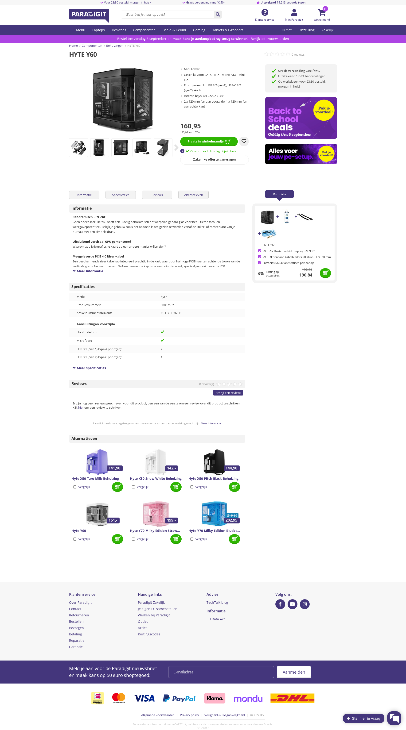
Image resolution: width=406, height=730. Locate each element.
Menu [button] (80, 30)
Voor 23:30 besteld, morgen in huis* (127, 2)
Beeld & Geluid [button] (174, 30)
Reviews (157, 195)
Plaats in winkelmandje (206, 141)
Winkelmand (322, 20)
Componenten (92, 45)
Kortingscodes (149, 634)
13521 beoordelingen (301, 76)
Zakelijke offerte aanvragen (214, 159)
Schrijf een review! (228, 393)
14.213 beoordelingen (283, 2)
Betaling (75, 634)
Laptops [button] (98, 30)
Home (73, 45)
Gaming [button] (199, 30)
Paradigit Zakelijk (151, 602)
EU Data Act (216, 619)
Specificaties (120, 195)
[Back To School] (301, 118)
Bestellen (76, 621)
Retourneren (79, 615)
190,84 (305, 275)
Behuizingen (114, 45)
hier (81, 407)
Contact (75, 609)
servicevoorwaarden (245, 724)
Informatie (84, 195)
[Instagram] (305, 604)
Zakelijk (327, 30)
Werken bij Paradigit (154, 615)
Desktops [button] (119, 30)
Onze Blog (307, 30)
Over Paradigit (80, 602)
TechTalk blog (217, 602)
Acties (142, 628)
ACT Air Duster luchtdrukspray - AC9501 (289, 251)
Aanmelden (294, 672)
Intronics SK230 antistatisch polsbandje (288, 263)
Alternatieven (193, 195)
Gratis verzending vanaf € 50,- (205, 2)
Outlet (287, 30)
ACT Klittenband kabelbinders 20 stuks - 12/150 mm (297, 257)
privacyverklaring (217, 724)
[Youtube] (292, 604)
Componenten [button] (144, 30)
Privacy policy (189, 715)
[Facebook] (280, 604)
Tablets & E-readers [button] (227, 30)
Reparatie (76, 640)
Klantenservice (264, 20)
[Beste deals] (301, 154)
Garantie (76, 647)
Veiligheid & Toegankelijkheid (224, 715)
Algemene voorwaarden (158, 715)
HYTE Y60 (269, 245)
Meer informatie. (211, 423)
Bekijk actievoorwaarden (270, 38)
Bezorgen (76, 628)
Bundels (279, 194)
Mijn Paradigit (294, 20)
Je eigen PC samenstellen (157, 609)
